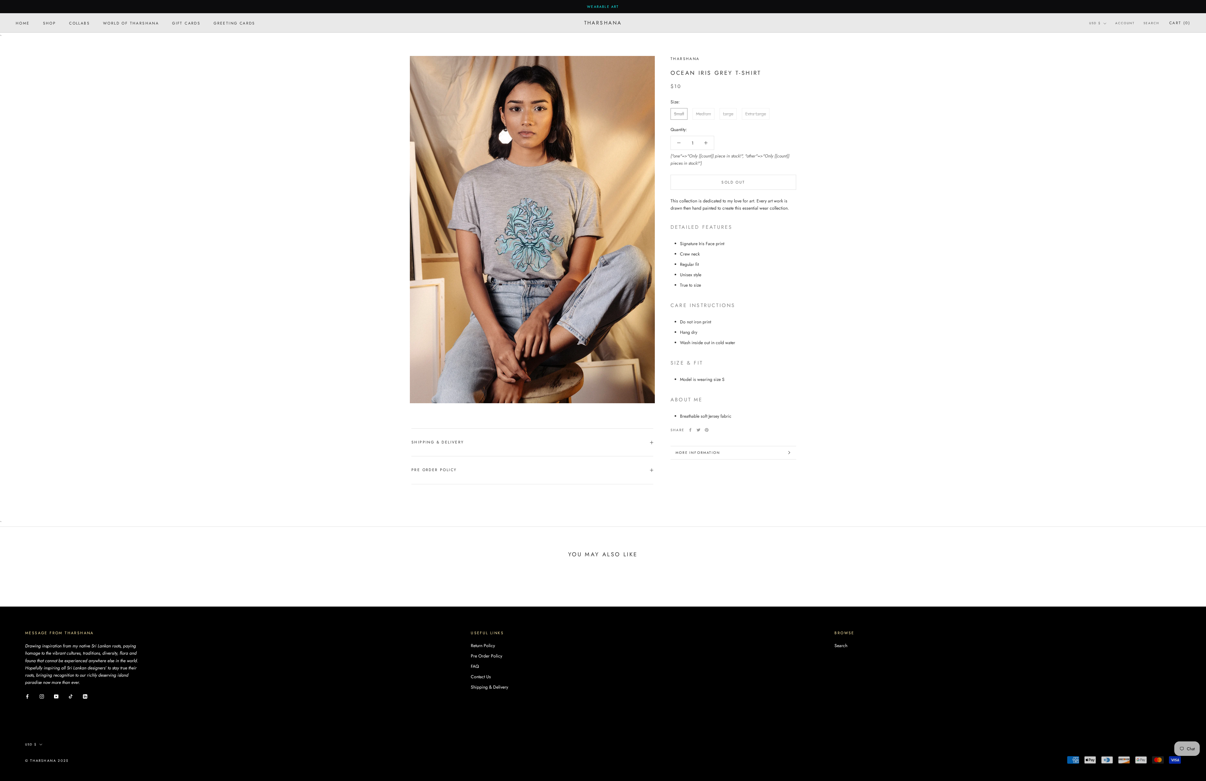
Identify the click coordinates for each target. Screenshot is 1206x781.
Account (1125, 23)
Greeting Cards (234, 23)
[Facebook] (690, 430)
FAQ (475, 666)
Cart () (1179, 23)
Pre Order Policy (434, 470)
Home (23, 23)
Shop (49, 23)
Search (1151, 23)
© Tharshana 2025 (46, 760)
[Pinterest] (707, 430)
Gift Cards (186, 23)
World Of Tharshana (131, 23)
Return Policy (483, 645)
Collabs (79, 23)
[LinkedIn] (85, 696)
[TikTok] (70, 696)
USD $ (1095, 23)
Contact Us (481, 677)
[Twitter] (698, 430)
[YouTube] (56, 696)
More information (698, 452)
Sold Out (733, 182)
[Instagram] (42, 696)
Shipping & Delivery (437, 442)
